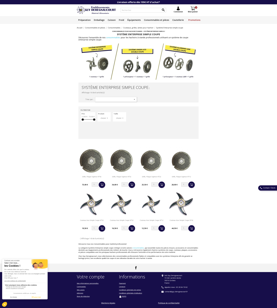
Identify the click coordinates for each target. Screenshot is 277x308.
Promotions (194, 20)
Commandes (81, 287)
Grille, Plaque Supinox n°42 (91, 177)
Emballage (99, 20)
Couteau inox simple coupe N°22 (121, 220)
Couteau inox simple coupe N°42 (181, 220)
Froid (121, 20)
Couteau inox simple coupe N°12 (151, 220)
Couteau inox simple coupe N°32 (92, 220)
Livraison (122, 287)
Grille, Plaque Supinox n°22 (151, 177)
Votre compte (91, 277)
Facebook (136, 268)
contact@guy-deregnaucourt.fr (176, 291)
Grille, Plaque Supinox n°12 (181, 177)
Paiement (122, 283)
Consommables (138, 248)
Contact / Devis (267, 188)
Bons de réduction (83, 296)
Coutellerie (178, 20)
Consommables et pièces (156, 20)
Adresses (80, 293)
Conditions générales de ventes (130, 290)
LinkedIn (141, 268)
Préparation (84, 20)
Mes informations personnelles (88, 283)
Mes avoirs (81, 290)
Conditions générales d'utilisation (130, 293)
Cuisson (112, 20)
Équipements (134, 20)
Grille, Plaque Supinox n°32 (121, 177)
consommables (113, 37)
